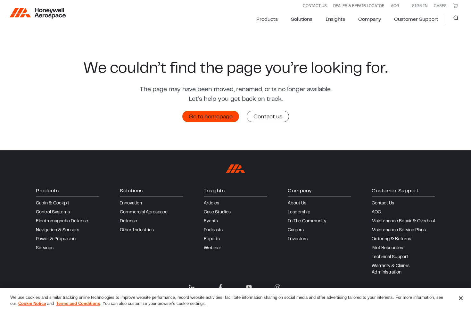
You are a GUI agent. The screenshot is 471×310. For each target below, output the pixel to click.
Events (211, 221)
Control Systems (53, 212)
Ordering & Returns (391, 239)
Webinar (212, 248)
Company (369, 19)
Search (453, 20)
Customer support (416, 19)
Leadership (299, 212)
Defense (128, 221)
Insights (335, 19)
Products (267, 19)
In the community (307, 221)
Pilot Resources (387, 248)
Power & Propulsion (56, 239)
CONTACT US (315, 6)
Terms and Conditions (78, 303)
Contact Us (383, 203)
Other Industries (137, 230)
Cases (440, 6)
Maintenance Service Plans (399, 230)
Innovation (131, 203)
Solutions (301, 19)
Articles (211, 203)
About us (297, 203)
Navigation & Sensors (57, 230)
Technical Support (390, 257)
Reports (212, 239)
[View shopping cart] (455, 5)
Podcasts (213, 230)
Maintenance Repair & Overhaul (403, 221)
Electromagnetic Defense (62, 221)
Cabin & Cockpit (52, 203)
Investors (298, 239)
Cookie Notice (32, 303)
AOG (395, 6)
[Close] (461, 298)
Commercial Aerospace (144, 212)
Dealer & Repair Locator (358, 6)
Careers (296, 230)
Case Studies (217, 212)
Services (45, 248)
